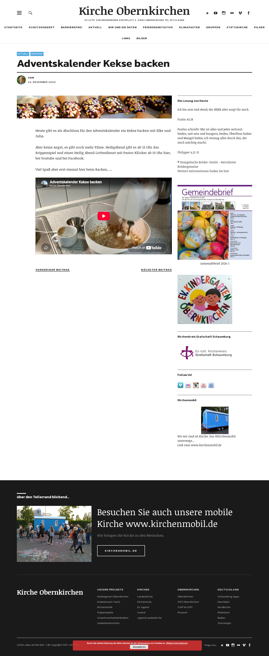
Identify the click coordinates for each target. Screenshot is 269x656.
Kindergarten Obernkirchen (112, 597)
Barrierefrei (71, 27)
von (31, 77)
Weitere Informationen (177, 643)
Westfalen (223, 602)
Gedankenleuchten (108, 623)
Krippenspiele (105, 612)
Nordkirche (224, 607)
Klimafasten (189, 27)
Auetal (141, 612)
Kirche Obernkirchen (134, 10)
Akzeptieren (139, 646)
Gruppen (37, 53)
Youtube (215, 12)
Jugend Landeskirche (149, 618)
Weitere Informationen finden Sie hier (203, 171)
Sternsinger (224, 623)
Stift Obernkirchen (188, 602)
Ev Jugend (143, 607)
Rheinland (223, 612)
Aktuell (23, 53)
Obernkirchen (185, 597)
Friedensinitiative (158, 27)
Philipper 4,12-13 (188, 152)
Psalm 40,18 (185, 119)
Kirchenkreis (144, 602)
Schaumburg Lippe (228, 597)
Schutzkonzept (42, 27)
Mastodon (207, 12)
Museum (182, 612)
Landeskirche (145, 597)
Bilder (142, 38)
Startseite (13, 27)
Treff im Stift (185, 607)
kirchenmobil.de (121, 551)
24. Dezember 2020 (42, 82)
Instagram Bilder (224, 12)
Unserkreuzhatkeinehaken (112, 618)
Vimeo (240, 12)
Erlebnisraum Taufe (108, 602)
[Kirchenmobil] (215, 420)
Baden (221, 618)
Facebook (248, 12)
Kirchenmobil (104, 607)
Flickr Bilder (232, 12)
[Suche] (30, 12)
